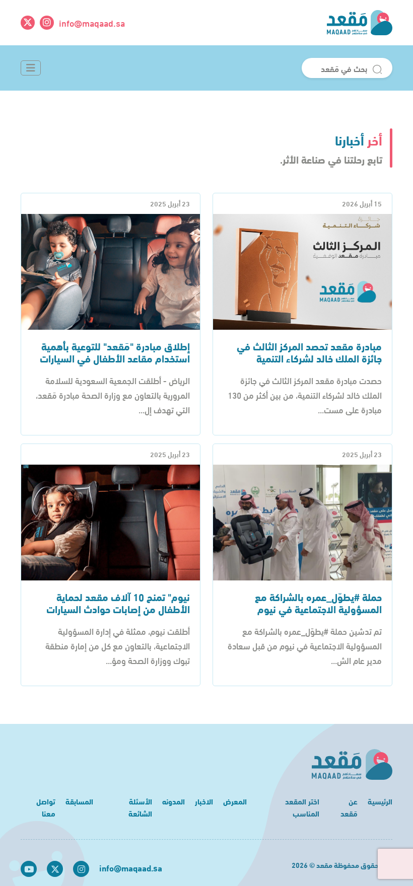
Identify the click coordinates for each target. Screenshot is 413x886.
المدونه (173, 801)
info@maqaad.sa (92, 23)
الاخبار (204, 801)
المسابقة (79, 801)
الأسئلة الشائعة (140, 807)
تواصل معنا (45, 807)
